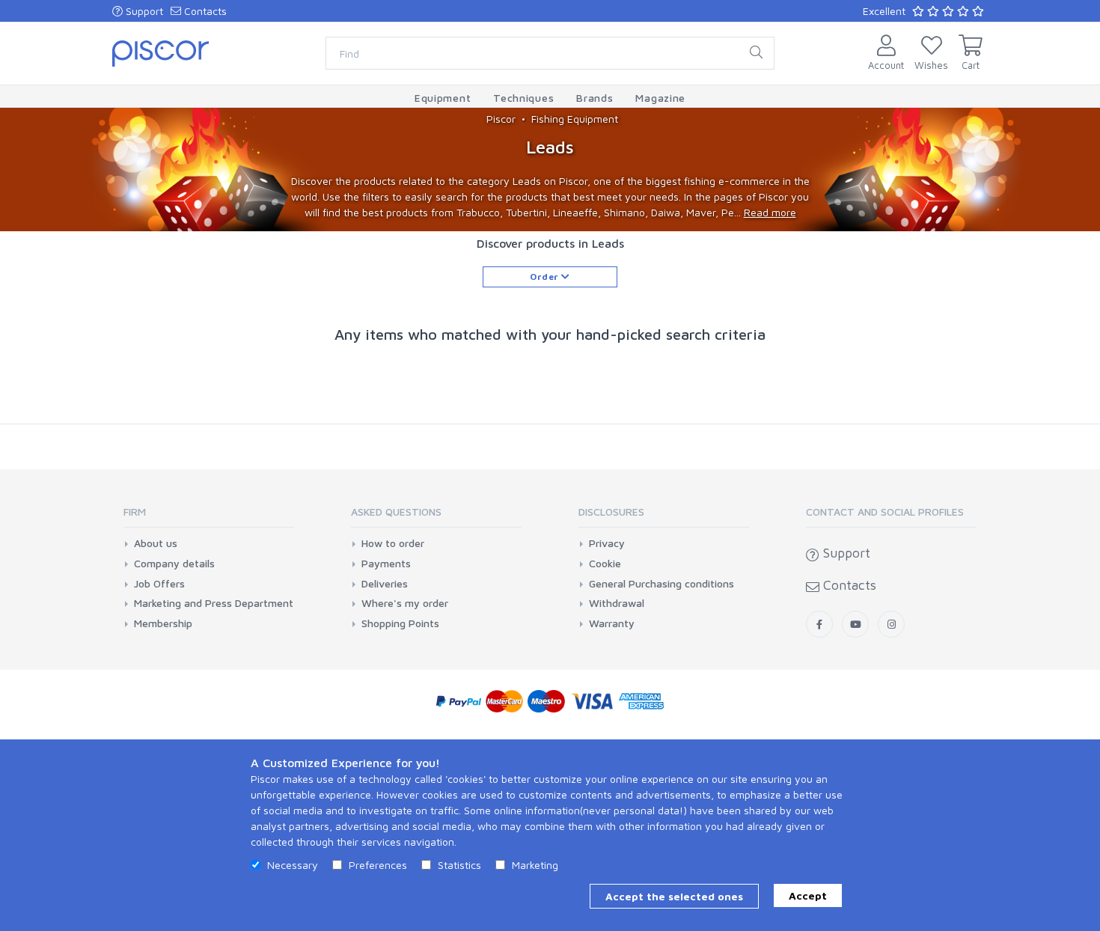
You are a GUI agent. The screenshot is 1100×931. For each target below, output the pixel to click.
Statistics (459, 864)
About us (155, 543)
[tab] (208, 516)
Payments (386, 564)
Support (143, 10)
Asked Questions (396, 511)
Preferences (378, 864)
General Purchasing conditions (661, 584)
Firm (134, 511)
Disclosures (611, 511)
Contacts (204, 10)
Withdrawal (616, 603)
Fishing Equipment (574, 118)
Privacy (607, 543)
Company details (174, 564)
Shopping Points (400, 623)
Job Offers (159, 584)
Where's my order (404, 603)
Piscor (501, 118)
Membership (163, 623)
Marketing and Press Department (213, 603)
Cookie (605, 564)
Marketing (535, 864)
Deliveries (384, 584)
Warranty (612, 623)
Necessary (292, 864)
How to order (392, 543)
